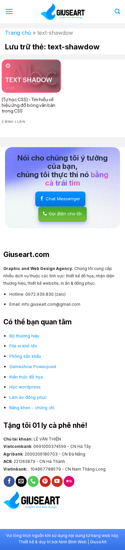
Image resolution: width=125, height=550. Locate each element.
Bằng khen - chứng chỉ (31, 407)
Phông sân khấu (25, 356)
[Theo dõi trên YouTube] (57, 481)
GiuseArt (98, 541)
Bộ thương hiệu (24, 335)
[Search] (117, 11)
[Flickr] (69, 481)
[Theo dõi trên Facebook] (9, 481)
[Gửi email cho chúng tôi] (21, 481)
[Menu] (9, 11)
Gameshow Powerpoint (32, 366)
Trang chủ (18, 32)
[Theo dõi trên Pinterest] (45, 481)
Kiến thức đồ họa (26, 376)
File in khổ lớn (23, 345)
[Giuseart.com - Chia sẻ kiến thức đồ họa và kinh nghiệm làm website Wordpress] (62, 11)
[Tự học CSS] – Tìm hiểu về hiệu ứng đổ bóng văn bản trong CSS (28, 105)
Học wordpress (25, 386)
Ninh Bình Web (73, 541)
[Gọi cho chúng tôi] (33, 481)
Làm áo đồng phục (28, 397)
